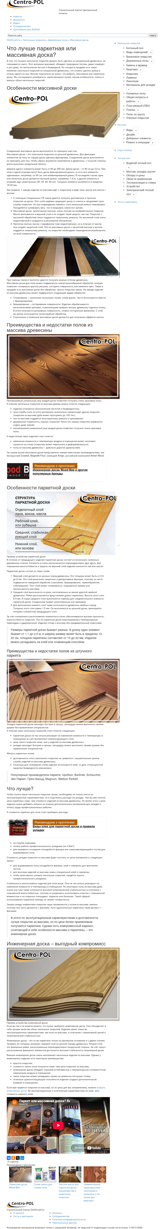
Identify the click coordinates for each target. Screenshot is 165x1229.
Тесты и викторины (127, 201)
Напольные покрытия (34, 39)
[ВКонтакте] (9, 1158)
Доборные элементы (138, 138)
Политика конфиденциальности (69, 1219)
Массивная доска (79, 39)
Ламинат (131, 77)
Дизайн (130, 134)
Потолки (121, 124)
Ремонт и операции (138, 142)
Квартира (132, 69)
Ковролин (132, 74)
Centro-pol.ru (13, 39)
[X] (18, 1158)
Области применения (139, 179)
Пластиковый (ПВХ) (138, 105)
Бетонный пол (134, 48)
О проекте (18, 1212)
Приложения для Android (26, 29)
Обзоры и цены (135, 175)
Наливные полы (136, 93)
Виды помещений (137, 52)
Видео (16, 22)
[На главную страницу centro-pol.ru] (20, 1204)
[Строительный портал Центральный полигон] (25, 3)
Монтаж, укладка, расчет (140, 171)
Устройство (133, 186)
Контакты (57, 1212)
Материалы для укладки (140, 85)
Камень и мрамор (136, 65)
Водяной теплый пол (138, 163)
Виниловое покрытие (139, 56)
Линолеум (132, 81)
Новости (17, 16)
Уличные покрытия (137, 118)
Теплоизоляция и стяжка (141, 182)
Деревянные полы (58, 39)
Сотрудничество (21, 26)
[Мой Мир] (22, 1158)
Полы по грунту (135, 114)
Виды (129, 130)
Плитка (130, 110)
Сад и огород (124, 150)
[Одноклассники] (13, 1158)
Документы (19, 19)
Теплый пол (123, 158)
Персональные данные (64, 1222)
